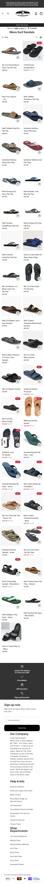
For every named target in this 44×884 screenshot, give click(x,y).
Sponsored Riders (17, 864)
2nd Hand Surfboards (18, 836)
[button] (3, 442)
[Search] (8, 13)
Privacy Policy (15, 824)
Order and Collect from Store (21, 791)
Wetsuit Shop (15, 840)
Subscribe (22, 728)
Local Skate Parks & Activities (21, 809)
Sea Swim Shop (16, 856)
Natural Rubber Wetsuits (19, 844)
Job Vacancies (15, 805)
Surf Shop (14, 848)
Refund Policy (15, 795)
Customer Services (17, 820)
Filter (6, 37)
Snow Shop (14, 860)
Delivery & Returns (17, 787)
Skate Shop (14, 852)
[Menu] (2, 13)
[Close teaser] (7, 436)
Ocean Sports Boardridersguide (20, 875)
